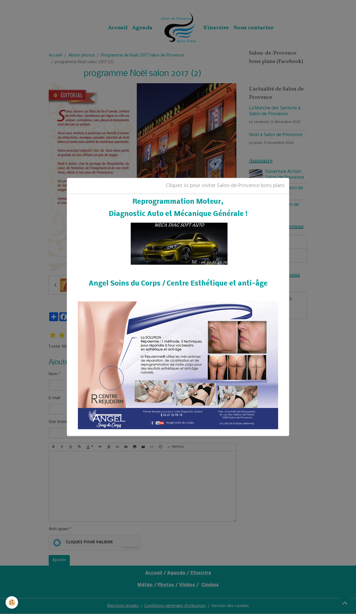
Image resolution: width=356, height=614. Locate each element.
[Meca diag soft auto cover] (179, 244)
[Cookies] (12, 602)
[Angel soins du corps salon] (178, 365)
